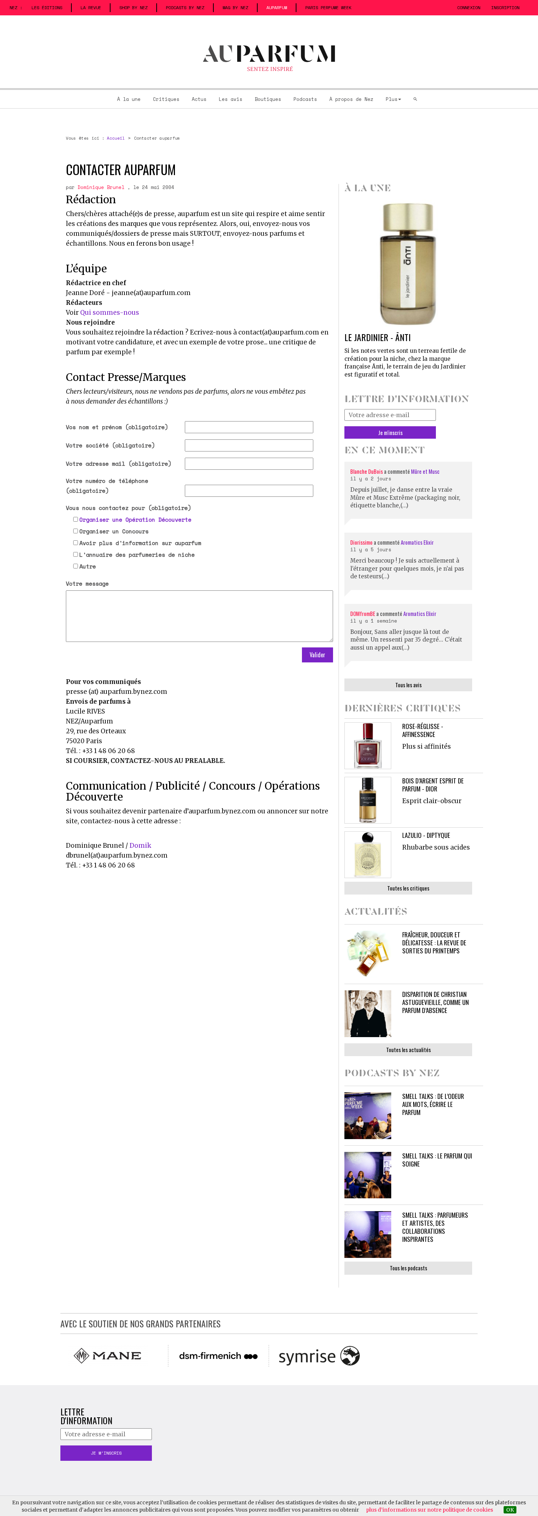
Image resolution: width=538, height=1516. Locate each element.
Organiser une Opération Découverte (135, 519)
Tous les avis (408, 685)
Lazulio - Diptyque (426, 835)
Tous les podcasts (408, 1268)
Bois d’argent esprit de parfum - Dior (433, 784)
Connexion (468, 7)
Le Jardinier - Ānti (377, 337)
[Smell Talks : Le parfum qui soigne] (367, 1175)
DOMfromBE (362, 613)
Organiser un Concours (114, 531)
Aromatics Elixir (417, 542)
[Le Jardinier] (408, 263)
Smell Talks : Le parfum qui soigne (437, 1159)
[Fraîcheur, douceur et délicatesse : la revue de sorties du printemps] (367, 954)
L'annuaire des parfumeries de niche (137, 555)
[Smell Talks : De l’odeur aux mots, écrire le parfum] (367, 1115)
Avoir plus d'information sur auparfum (140, 543)
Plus (391, 99)
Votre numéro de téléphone (107, 486)
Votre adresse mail (118, 464)
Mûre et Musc (425, 471)
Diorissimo (361, 542)
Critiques (166, 99)
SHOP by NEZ (133, 7)
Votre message (87, 583)
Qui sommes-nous (109, 313)
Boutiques (268, 99)
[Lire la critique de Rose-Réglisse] (367, 745)
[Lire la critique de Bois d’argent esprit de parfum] (367, 800)
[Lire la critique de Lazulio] (367, 854)
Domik (140, 846)
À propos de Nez (351, 99)
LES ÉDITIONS (46, 7)
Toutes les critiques (408, 888)
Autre (87, 566)
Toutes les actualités (408, 1050)
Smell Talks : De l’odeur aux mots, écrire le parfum (433, 1104)
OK (510, 1509)
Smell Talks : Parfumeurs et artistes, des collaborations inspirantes (435, 1227)
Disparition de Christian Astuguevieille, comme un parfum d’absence (435, 1002)
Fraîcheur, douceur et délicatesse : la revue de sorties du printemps (434, 942)
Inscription (505, 7)
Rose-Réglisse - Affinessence (422, 730)
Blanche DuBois (367, 471)
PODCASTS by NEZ (185, 7)
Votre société (110, 445)
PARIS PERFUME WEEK (328, 7)
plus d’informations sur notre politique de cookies (429, 1509)
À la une (129, 99)
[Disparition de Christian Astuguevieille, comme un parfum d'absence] (367, 1013)
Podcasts (305, 99)
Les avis (230, 99)
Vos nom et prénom (117, 427)
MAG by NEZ (235, 7)
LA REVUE (91, 7)
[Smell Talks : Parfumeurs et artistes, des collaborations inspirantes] (367, 1234)
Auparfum (276, 7)
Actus (199, 99)
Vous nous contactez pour (128, 508)
